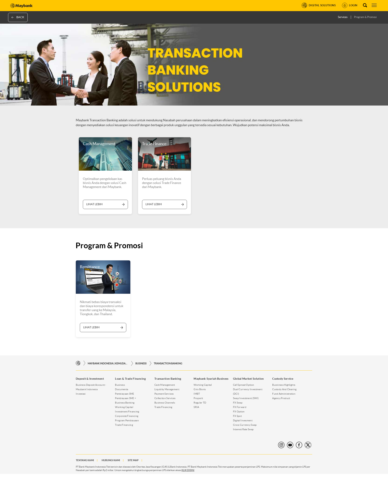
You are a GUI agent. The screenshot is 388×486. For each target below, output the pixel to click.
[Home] (78, 363)
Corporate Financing (126, 416)
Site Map (133, 460)
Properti (198, 398)
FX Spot (237, 416)
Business (141, 363)
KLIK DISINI (187, 470)
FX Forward (239, 407)
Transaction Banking (168, 363)
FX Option (239, 411)
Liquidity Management (166, 389)
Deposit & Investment (90, 378)
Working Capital (124, 407)
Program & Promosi (365, 17)
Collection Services (165, 398)
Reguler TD (200, 402)
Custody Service (282, 378)
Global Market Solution (248, 378)
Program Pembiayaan (127, 420)
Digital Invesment (242, 420)
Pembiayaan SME (124, 393)
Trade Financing (124, 425)
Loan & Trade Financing (130, 378)
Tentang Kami (85, 460)
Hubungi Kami (111, 460)
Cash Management (164, 385)
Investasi (81, 393)
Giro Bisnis (200, 389)
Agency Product (281, 398)
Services (343, 17)
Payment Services (164, 393)
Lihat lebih (94, 204)
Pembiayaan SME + (125, 398)
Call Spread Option (243, 385)
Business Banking (124, 402)
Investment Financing (127, 411)
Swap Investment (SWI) (246, 398)
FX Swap (237, 402)
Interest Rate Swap (243, 429)
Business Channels (164, 402)
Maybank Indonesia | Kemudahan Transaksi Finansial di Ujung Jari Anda (108, 363)
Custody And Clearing (284, 389)
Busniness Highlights (283, 385)
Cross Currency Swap (245, 425)
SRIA (196, 407)
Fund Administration (283, 393)
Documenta (121, 389)
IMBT (197, 393)
